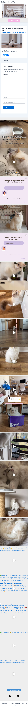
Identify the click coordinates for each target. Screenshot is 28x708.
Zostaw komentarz (6, 32)
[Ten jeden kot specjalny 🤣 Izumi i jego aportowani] (14, 333)
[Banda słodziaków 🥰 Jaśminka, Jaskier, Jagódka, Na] (14, 646)
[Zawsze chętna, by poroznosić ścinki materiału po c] (14, 560)
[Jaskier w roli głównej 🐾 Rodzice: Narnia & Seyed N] (14, 503)
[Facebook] (10, 696)
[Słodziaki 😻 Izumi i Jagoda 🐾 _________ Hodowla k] (14, 532)
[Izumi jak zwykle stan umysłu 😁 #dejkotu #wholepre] (14, 134)
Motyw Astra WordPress (15, 705)
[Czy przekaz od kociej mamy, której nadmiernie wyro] (14, 418)
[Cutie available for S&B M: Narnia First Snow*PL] (14, 674)
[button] (14, 20)
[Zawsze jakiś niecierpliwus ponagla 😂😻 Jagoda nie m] (14, 304)
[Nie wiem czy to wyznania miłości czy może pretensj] (14, 589)
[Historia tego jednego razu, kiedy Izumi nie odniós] (14, 446)
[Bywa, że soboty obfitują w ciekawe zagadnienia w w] (14, 190)
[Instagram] (17, 696)
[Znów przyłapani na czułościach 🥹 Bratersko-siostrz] (14, 475)
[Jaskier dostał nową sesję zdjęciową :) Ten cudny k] (14, 219)
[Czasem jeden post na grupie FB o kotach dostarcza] (14, 247)
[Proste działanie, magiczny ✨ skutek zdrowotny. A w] (14, 276)
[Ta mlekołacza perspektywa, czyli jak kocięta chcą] (14, 390)
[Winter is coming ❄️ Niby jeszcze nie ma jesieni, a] (14, 361)
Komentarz (5, 74)
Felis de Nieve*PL (8, 2)
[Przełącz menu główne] (25, 2)
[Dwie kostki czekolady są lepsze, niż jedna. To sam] (14, 162)
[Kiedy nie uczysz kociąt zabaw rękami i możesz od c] (14, 617)
